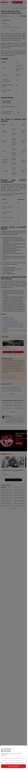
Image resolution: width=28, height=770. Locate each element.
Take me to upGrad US (13, 766)
